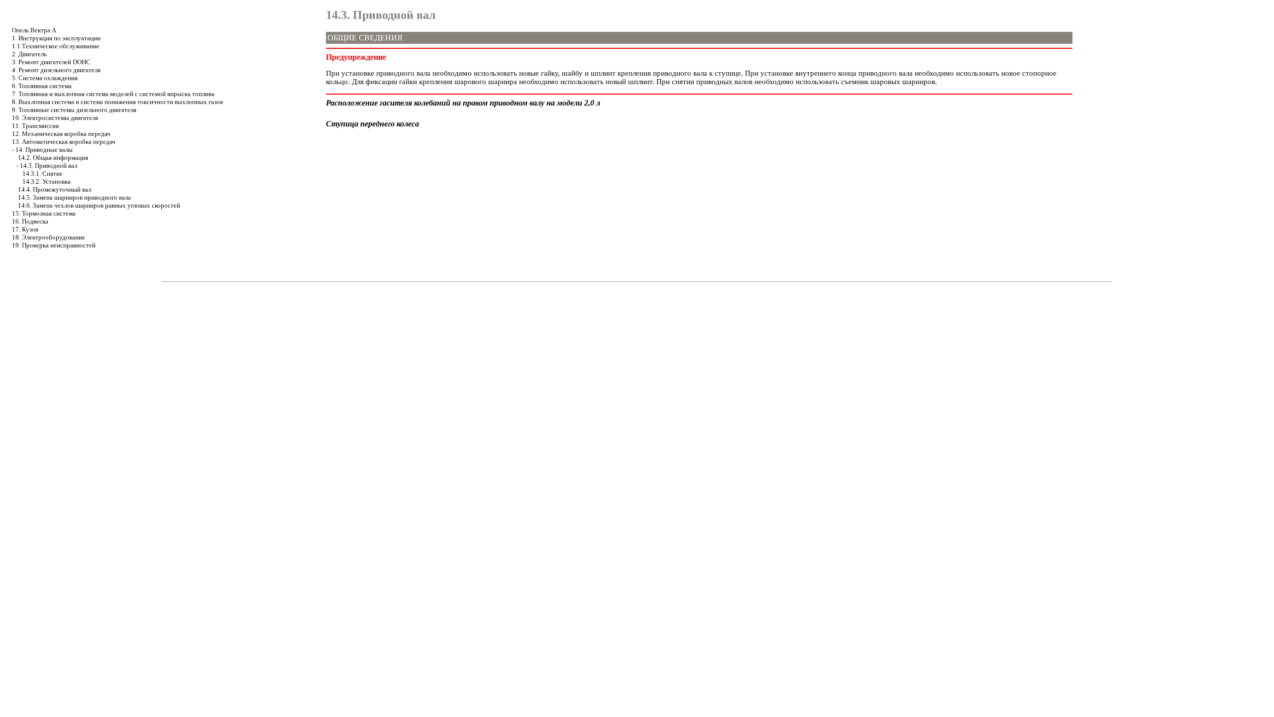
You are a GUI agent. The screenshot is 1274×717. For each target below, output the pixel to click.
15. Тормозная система (44, 213)
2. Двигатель (29, 54)
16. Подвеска (30, 221)
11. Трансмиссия (35, 125)
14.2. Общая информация (53, 157)
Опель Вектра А (34, 30)
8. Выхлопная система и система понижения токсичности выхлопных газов (117, 102)
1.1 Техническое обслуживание (56, 46)
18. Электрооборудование (48, 237)
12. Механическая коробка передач (61, 133)
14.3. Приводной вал (48, 165)
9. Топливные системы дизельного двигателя (74, 110)
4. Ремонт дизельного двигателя (56, 70)
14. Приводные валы (44, 149)
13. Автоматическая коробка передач (63, 141)
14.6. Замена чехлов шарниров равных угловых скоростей (99, 205)
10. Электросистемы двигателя (55, 117)
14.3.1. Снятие (42, 173)
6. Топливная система (42, 86)
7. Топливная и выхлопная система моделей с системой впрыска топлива (113, 94)
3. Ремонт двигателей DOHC (51, 62)
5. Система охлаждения (45, 78)
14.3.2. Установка (46, 181)
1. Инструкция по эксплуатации (56, 38)
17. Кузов (25, 229)
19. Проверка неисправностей (54, 245)
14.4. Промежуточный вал (54, 189)
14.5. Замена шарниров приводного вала (74, 197)
